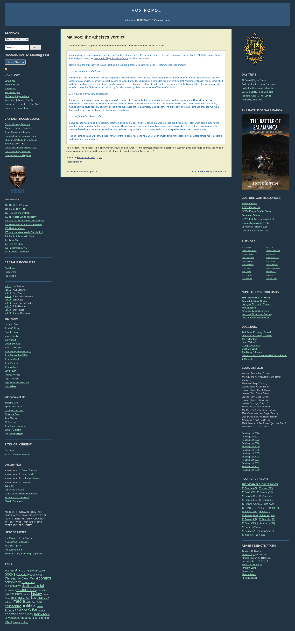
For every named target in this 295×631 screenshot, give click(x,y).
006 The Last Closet (15, 228)
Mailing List (31, 147)
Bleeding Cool (11, 402)
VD (100, 157)
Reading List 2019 (250, 446)
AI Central (247, 80)
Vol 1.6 (8, 303)
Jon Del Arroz (271, 279)
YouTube (24, 251)
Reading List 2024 (250, 433)
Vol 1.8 (8, 310)
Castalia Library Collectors (18, 151)
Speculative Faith (13, 406)
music (39, 602)
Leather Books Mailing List (18, 155)
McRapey (9, 602)
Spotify (29, 100)
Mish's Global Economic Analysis (21, 493)
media (19, 601)
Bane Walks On (249, 342)
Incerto (8, 143)
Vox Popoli (147, 10)
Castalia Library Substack (17, 124)
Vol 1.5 (8, 299)
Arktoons (246, 84)
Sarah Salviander (273, 268)
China (39, 575)
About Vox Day (12, 84)
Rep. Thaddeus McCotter (17, 382)
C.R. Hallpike (247, 279)
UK (6, 618)
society (41, 610)
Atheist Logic (248, 554)
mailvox (43, 597)
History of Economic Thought (256, 304)
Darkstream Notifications (17, 108)
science (21, 610)
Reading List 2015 (250, 453)
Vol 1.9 (8, 313)
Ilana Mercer (11, 418)
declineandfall (10, 590)
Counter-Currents (13, 430)
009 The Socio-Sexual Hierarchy (21, 217)
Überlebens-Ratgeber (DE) (255, 226)
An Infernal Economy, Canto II (257, 335)
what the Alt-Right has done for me (111, 58)
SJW (32, 610)
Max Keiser (10, 386)
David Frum (10, 371)
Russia (9, 610)
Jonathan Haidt (12, 359)
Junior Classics (30, 140)
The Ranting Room (14, 433)
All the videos (11, 251)
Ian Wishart (10, 340)
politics (28, 605)
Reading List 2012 (250, 463)
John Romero (11, 363)
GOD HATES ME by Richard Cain (209, 172)
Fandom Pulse (249, 95)
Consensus (247, 571)
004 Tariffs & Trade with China (19, 236)
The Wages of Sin (13, 549)
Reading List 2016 (250, 450)
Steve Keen (271, 272)
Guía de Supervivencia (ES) (255, 223)
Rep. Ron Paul (12, 378)
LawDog (269, 275)
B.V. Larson (270, 261)
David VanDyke (248, 261)
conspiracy (13, 582)
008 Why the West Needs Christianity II (24, 220)
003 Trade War (12, 240)
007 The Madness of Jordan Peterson (23, 224)
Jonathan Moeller (273, 251)
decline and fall (33, 586)
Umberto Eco (11, 324)
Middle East (30, 602)
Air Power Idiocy (13, 546)
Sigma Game (259, 80)
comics (44, 578)
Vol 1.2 (8, 290)
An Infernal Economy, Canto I (256, 332)
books (10, 574)
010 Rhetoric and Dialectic (18, 213)
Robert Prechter (29, 470)
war (8, 621)
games (26, 594)
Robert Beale (247, 275)
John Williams (11, 367)
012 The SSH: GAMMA (16, 205)
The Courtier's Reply (252, 564)
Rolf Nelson (270, 254)
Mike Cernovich (248, 258)
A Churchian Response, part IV (81, 172)
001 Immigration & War (16, 248)
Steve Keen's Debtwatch (17, 497)
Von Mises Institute (14, 489)
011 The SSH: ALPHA (15, 209)
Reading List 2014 (250, 456)
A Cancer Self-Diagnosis (17, 542)
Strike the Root (12, 414)
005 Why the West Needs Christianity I (24, 232)
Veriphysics (10, 88)
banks (42, 570)
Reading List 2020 (250, 443)
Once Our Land (249, 349)
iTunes (20, 100)
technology (24, 614)
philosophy (13, 606)
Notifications (258, 84)
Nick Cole (269, 247)
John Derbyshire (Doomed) (18, 351)
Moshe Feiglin (11, 336)
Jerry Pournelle (248, 265)
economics (26, 589)
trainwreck (42, 614)
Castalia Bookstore (14, 147)
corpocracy (28, 582)
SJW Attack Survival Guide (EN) (258, 219)
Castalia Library (249, 92)
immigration (20, 597)
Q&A (252, 99)
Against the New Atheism (255, 301)
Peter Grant (246, 268)
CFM (260, 95)
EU (7, 594)
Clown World (30, 578)
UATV (245, 88)
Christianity (13, 578)
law (33, 597)
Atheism (246, 551)
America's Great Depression (255, 311)
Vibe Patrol (10, 100)
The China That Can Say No (18, 538)
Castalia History (30, 136)
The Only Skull (32, 104)
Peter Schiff (28, 474)
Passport (26, 482)
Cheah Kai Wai (272, 265)
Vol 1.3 (8, 293)
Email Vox (10, 81)
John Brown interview (15, 426)
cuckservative (13, 585)
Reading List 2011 (250, 466)
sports (10, 614)
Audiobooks (10, 268)
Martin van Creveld (249, 251)
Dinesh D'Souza (12, 343)
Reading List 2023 (250, 436)
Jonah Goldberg (12, 328)
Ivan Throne (246, 272)
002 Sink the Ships (14, 244)
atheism (34, 570)
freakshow (16, 593)
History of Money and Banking (257, 314)
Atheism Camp (249, 568)
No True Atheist (249, 561)
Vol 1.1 (8, 286)
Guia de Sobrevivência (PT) (255, 230)
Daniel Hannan (12, 332)
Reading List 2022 (250, 440)
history (36, 593)
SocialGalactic (266, 92)
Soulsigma (10, 104)
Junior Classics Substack (17, 132)
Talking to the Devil (14, 410)
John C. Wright (247, 254)
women (16, 622)
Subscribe (271, 84)
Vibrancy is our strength (34, 617)
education (41, 590)
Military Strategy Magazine (18, 454)
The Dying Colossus (252, 352)
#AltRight (9, 570)
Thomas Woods (12, 374)
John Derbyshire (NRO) (16, 355)
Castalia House (26, 574)
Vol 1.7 (8, 306)
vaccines (14, 617)
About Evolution (249, 578)
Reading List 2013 (250, 460)
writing (24, 622)
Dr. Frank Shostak (31, 478)
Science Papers (12, 92)
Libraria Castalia (12, 140)
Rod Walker (246, 247)
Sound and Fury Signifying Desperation (24, 553)
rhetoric (40, 607)
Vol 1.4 (8, 296)
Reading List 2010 (250, 470)
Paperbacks (10, 276)
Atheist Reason (249, 558)
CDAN (268, 95)
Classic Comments (14, 501)
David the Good (272, 258)
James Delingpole (13, 347)
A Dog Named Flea (251, 345)
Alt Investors (11, 422)
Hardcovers (10, 272)
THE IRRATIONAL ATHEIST (256, 297)
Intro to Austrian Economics (255, 317)
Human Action (249, 307)
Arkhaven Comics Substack (18, 128)
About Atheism (249, 574)
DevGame (10, 450)
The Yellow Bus (249, 339)
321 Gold (9, 486)
